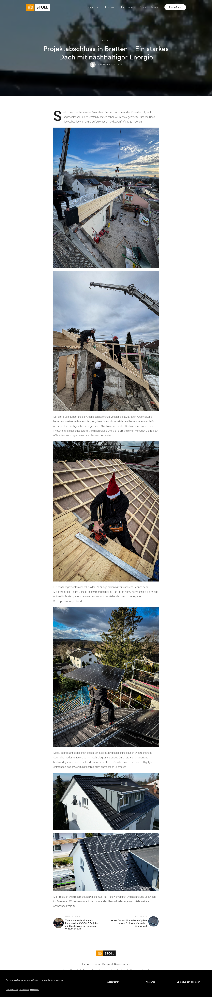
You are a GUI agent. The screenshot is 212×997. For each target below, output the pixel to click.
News (143, 7)
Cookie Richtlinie (122, 964)
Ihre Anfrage (175, 7)
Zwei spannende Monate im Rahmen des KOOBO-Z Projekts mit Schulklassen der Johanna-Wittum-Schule (81, 924)
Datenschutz (24, 990)
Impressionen (128, 7)
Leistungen (110, 7)
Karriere (155, 7)
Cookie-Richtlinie (12, 990)
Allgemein (106, 40)
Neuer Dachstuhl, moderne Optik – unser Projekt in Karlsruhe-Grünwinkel (128, 923)
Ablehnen (150, 982)
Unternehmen (93, 7)
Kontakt (85, 964)
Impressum (34, 990)
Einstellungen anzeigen (188, 982)
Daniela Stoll (102, 64)
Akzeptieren (113, 982)
